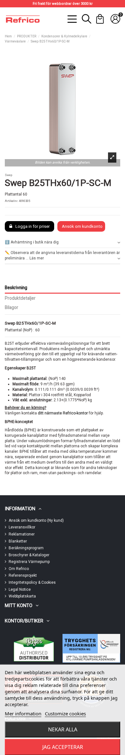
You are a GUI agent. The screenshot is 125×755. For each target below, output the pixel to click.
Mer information (23, 713)
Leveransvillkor (22, 527)
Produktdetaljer (20, 298)
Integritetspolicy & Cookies (32, 582)
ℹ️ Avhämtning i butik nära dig (32, 242)
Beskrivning (16, 287)
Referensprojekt (23, 575)
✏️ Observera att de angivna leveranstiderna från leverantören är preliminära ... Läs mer (62, 255)
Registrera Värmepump (29, 561)
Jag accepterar (62, 747)
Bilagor (11, 307)
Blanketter (18, 541)
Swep (8, 175)
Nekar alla (62, 729)
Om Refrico (19, 568)
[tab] (62, 242)
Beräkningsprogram (26, 548)
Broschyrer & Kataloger (29, 555)
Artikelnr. (11, 201)
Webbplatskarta (22, 596)
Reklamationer (22, 534)
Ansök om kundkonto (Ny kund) (36, 520)
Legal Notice (20, 589)
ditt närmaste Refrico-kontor (63, 413)
